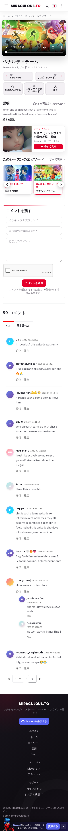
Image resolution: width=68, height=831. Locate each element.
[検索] (47, 6)
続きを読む (9, 119)
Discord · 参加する (36, 721)
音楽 (34, 748)
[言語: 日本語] (54, 6)
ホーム (6, 16)
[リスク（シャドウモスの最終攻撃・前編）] (17, 139)
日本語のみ (23, 325)
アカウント (34, 774)
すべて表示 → (57, 159)
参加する (53, 826)
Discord (34, 768)
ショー (34, 754)
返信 (18, 350)
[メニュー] (6, 6)
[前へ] (7, 184)
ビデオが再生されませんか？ (48, 103)
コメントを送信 (34, 283)
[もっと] (61, 6)
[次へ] (61, 184)
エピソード (21, 16)
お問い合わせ (34, 789)
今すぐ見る (50, 146)
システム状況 (34, 794)
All (8, 325)
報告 (26, 350)
